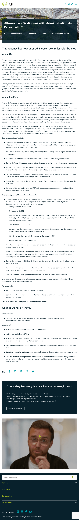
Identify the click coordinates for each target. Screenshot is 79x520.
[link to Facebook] (26, 511)
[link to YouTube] (30, 511)
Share (4, 372)
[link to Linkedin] (18, 511)
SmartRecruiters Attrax (33, 517)
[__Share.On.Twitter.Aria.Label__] (21, 371)
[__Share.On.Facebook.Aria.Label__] (9, 371)
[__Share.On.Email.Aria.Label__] (33, 371)
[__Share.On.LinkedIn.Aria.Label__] (15, 371)
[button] (65, 4)
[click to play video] (39, 436)
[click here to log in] (72, 4)
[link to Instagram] (22, 511)
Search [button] (73, 477)
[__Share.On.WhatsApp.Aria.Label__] (27, 371)
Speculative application (15, 408)
